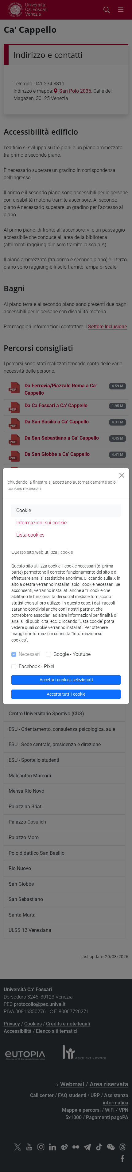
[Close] (122, 475)
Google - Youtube (72, 654)
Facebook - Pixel (36, 666)
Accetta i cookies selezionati (66, 679)
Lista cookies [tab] (30, 535)
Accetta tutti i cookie (66, 694)
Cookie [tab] (23, 510)
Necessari (29, 654)
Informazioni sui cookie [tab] (41, 523)
